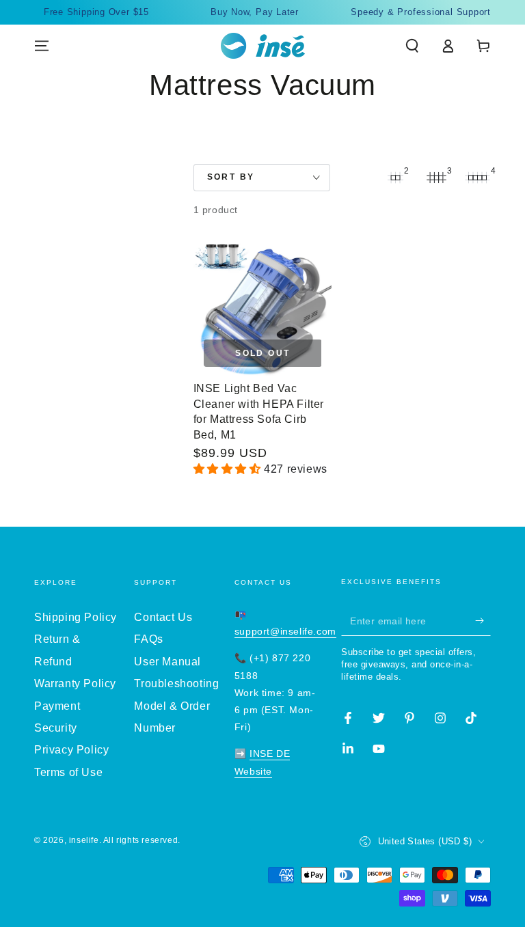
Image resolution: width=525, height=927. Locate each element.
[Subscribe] (483, 620)
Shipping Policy (75, 617)
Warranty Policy (75, 683)
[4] (477, 177)
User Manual (167, 661)
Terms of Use (68, 772)
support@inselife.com (285, 631)
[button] (412, 46)
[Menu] (41, 46)
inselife (84, 840)
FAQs (148, 639)
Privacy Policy (71, 750)
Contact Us (163, 617)
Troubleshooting (176, 683)
